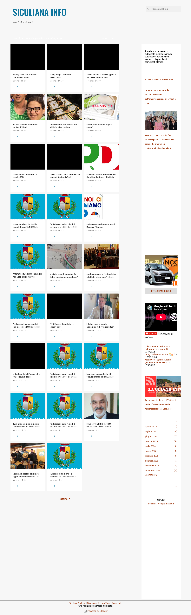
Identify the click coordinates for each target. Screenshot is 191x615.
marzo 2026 (150, 451)
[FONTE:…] (166, 396)
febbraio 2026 (151, 456)
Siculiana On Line (77, 603)
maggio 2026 (151, 441)
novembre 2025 (152, 470)
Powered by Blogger (97, 611)
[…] (162, 287)
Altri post (65, 499)
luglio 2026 (150, 431)
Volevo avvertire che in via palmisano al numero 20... (157, 347)
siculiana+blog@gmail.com (161, 503)
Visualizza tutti (109, 39)
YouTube (106, 603)
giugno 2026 (151, 436)
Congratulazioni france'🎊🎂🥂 (160, 354)
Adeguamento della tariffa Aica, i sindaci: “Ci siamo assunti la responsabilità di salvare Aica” (160, 404)
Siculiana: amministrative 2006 (159, 79)
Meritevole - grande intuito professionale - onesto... (158, 361)
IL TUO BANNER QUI (161, 291)
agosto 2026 (151, 426)
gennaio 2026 (151, 461)
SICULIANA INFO (39, 12)
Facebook (117, 603)
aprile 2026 (150, 446)
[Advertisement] (130, 86)
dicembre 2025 (152, 465)
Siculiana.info (93, 603)
